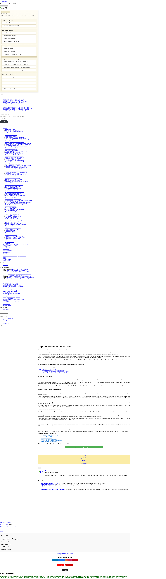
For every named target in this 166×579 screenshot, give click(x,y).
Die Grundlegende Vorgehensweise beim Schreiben (15, 204)
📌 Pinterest (75, 559)
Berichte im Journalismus (10, 230)
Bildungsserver (6, 323)
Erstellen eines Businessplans (11, 210)
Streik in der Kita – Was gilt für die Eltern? (79, 577)
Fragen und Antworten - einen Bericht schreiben (15, 161)
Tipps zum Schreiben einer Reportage (13, 186)
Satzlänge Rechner (7, 80)
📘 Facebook (61, 559)
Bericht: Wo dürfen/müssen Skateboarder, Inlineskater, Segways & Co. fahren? (107, 577)
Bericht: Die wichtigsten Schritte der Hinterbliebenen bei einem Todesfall (99, 576)
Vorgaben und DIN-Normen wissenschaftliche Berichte (16, 181)
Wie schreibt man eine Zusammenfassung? (14, 179)
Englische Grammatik (9, 242)
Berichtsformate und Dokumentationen (13, 132)
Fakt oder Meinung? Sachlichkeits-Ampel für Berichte (15, 85)
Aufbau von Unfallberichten (11, 233)
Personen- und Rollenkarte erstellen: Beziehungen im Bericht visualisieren (19, 70)
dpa (3, 319)
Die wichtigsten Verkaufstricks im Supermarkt (14, 142)
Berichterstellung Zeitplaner (9, 32)
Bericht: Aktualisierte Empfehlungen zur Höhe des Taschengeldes (16, 109)
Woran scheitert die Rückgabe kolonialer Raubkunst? (13, 105)
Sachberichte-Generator (8, 48)
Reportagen (7, 243)
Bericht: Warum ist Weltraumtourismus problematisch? (14, 102)
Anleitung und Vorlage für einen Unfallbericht (14, 201)
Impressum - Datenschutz (8, 259)
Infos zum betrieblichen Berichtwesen (13, 228)
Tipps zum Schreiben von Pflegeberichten (13, 225)
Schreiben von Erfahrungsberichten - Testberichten (15, 224)
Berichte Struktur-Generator (9, 51)
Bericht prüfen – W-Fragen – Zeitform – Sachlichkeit (14, 77)
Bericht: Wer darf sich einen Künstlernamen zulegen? (12, 576)
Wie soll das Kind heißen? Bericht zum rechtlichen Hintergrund (18, 143)
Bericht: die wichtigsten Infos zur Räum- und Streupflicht (19, 274)
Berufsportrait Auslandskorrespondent (13, 193)
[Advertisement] (19, 335)
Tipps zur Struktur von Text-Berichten (13, 130)
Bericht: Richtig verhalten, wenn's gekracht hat (14, 137)
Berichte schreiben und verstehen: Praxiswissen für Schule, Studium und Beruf (19, 126)
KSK (4, 322)
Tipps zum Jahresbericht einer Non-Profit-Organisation (16, 183)
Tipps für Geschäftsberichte (10, 232)
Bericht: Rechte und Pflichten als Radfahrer (60, 577)
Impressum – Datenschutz (5, 522)
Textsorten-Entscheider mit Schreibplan (12, 25)
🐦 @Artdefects (64, 570)
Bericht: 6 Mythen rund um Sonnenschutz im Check (13, 99)
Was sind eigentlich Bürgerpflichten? (12, 145)
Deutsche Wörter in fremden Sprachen (13, 158)
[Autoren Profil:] (41, 472)
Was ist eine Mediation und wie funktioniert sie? (15, 160)
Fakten (1, 531)
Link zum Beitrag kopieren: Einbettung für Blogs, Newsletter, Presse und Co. (83, 447)
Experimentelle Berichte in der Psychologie (14, 226)
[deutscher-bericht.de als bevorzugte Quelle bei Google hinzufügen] (65, 554)
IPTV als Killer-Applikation (11, 135)
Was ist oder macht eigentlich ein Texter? (13, 168)
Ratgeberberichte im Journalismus (12, 194)
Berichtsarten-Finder (8, 22)
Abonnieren (3, 121)
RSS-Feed (5, 253)
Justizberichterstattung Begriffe (11, 190)
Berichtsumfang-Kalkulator (9, 38)
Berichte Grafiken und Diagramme (10, 245)
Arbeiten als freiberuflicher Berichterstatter (14, 131)
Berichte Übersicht (6, 247)
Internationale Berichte (7, 250)
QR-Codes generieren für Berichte (11, 88)
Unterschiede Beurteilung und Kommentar (14, 216)
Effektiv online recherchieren (11, 207)
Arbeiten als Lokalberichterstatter (12, 214)
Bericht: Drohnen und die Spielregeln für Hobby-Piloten (36, 576)
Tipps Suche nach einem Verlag (11, 211)
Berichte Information (7, 246)
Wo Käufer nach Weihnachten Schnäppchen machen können (17, 146)
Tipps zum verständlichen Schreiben (12, 213)
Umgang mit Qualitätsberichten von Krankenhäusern (16, 167)
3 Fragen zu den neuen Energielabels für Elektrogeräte (19, 276)
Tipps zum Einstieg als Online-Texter (12, 180)
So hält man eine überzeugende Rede (12, 196)
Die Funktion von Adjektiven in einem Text (14, 156)
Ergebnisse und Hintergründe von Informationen (15, 237)
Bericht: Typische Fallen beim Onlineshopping (15, 270)
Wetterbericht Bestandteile (10, 182)
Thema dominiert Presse (10, 129)
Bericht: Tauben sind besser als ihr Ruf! (11, 103)
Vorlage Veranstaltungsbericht (11, 235)
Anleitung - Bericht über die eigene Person (14, 185)
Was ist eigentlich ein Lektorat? (11, 163)
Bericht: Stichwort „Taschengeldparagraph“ (40, 577)
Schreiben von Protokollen (10, 208)
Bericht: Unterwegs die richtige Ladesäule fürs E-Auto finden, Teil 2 (20, 277)
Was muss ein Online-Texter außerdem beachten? (55, 372)
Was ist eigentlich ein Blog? (11, 149)
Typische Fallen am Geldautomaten (12, 140)
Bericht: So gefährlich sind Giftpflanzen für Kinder (13, 100)
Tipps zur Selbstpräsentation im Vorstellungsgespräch (16, 203)
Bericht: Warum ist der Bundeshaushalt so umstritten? (13, 111)
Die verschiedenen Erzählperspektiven (13, 154)
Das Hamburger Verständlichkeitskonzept (13, 220)
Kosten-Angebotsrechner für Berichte (11, 41)
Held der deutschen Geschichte (11, 240)
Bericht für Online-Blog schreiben (12, 218)
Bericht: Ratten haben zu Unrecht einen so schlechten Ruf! (15, 101)
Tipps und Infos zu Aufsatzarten (11, 187)
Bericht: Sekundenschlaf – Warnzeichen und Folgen (18, 577)
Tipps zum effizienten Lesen (11, 222)
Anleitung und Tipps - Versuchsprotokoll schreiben (15, 174)
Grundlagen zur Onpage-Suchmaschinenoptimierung (16, 172)
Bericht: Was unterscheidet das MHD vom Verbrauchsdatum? (19, 278)
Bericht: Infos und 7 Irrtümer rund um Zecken (15, 275)
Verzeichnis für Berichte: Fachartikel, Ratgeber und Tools (14, 256)
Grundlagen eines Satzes (10, 169)
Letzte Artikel (44, 467)
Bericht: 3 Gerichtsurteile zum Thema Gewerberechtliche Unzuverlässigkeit (66, 576)
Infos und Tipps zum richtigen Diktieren (13, 175)
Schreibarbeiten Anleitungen (11, 133)
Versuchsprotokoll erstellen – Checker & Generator (14, 54)
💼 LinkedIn (55, 559)
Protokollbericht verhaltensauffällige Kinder (14, 236)
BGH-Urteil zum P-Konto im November (13, 164)
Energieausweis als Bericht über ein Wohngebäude (15, 166)
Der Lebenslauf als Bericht (10, 206)
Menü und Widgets (4, 6)
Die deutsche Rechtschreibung (11, 150)
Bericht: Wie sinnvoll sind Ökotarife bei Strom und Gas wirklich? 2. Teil (17, 107)
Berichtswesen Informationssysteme (12, 238)
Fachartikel (5, 128)
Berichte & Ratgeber (4, 524)
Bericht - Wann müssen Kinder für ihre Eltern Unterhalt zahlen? (18, 144)
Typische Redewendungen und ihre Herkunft (14, 192)
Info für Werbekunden (4, 528)
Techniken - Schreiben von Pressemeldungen (14, 209)
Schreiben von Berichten (10, 215)
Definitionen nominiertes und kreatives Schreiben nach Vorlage (18, 202)
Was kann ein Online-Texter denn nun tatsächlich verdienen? (55, 371)
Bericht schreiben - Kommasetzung (12, 152)
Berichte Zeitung (6, 249)
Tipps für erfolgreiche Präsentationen (12, 197)
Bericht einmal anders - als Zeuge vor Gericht (14, 153)
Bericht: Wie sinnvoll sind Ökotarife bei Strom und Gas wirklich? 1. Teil (17, 108)
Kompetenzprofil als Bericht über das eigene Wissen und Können (18, 200)
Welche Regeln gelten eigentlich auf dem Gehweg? (15, 138)
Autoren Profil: (49, 470)
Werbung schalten (6, 260)
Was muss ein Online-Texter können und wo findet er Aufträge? (54, 370)
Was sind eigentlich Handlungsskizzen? (13, 188)
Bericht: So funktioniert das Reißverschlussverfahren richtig (15, 110)
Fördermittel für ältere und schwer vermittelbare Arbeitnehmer (17, 139)
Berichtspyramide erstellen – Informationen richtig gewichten (16, 61)
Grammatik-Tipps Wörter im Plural (12, 173)
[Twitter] (128, 472)
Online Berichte (44, 485)
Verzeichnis (84, 458)
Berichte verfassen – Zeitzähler (10, 35)
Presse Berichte (6, 309)
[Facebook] (126, 472)
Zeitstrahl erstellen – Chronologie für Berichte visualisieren (16, 64)
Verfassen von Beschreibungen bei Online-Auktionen (16, 171)
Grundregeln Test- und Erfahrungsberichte (14, 221)
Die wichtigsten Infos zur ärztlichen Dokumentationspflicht (17, 151)
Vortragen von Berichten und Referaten (13, 223)
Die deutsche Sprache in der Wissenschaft (13, 189)
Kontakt (4, 258)
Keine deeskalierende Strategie (11, 239)
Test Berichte (5, 251)
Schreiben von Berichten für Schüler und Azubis (15, 195)
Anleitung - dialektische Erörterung (12, 178)
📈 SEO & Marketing (68, 565)
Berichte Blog (5, 265)
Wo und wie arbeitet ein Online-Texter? (47, 369)
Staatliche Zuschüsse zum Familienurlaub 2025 (12, 106)
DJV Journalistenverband (8, 318)
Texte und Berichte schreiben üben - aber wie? (14, 147)
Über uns (4, 257)
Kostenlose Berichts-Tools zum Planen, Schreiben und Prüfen (15, 244)
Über (40, 467)
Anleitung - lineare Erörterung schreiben (13, 176)
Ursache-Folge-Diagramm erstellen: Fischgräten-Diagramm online (17, 67)
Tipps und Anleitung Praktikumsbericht (13, 199)
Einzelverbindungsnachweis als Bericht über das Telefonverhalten (18, 165)
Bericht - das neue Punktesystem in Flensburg (14, 157)
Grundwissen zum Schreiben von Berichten (14, 229)
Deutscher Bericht (3, 1)
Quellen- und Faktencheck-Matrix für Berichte (13, 82)
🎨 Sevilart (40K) (60, 565)
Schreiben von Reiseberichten (11, 217)
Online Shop (5, 254)
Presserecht (5, 320)
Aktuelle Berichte (6, 252)
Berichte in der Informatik (10, 231)
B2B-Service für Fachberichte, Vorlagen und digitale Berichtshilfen (13, 526)
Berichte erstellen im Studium (11, 136)
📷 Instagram (68, 559)
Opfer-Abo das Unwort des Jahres (12, 159)
